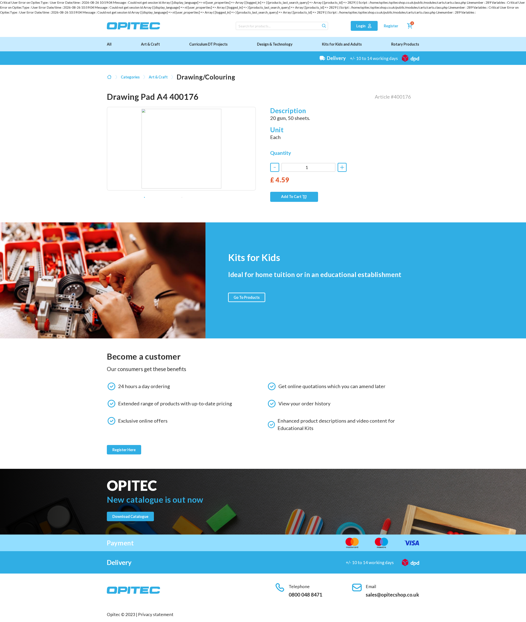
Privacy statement (155, 614)
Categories (130, 77)
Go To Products (247, 297)
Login (361, 26)
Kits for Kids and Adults (342, 44)
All (109, 44)
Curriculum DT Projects (208, 44)
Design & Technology (275, 44)
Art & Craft (150, 44)
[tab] (144, 197)
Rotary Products (405, 44)
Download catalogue (130, 516)
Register (391, 26)
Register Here (124, 449)
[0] (408, 26)
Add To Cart (291, 196)
